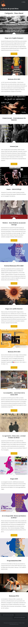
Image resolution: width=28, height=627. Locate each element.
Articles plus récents (19, 617)
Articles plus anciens (8, 614)
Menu (24, 2)
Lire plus (14, 53)
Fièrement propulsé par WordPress (11, 622)
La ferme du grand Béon (9, 9)
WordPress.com (15, 624)
